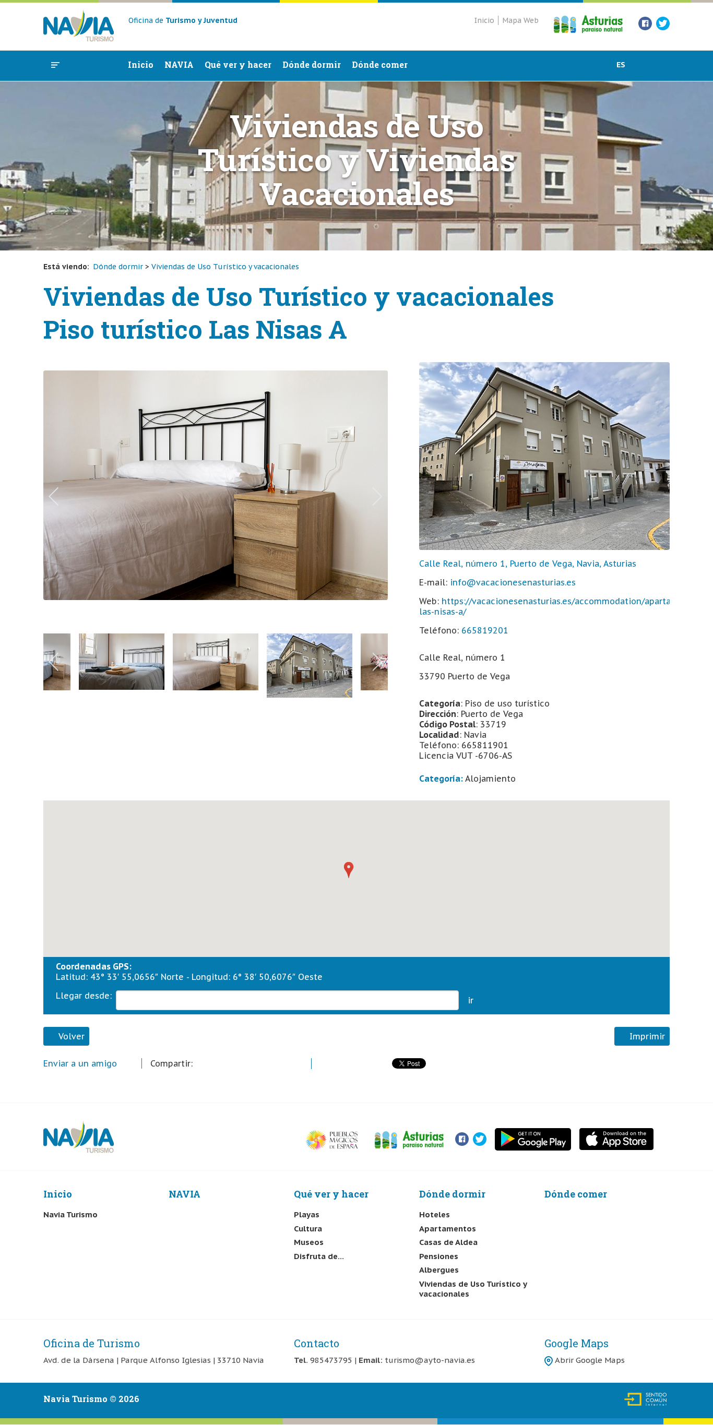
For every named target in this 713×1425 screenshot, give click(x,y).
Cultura (308, 1229)
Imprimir (645, 1036)
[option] (215, 499)
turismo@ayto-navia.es (430, 1360)
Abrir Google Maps (590, 1360)
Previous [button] (53, 496)
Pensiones (438, 1256)
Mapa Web (520, 20)
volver (69, 1036)
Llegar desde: (84, 995)
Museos (309, 1242)
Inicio (484, 20)
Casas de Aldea (448, 1242)
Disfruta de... (319, 1256)
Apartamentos (447, 1229)
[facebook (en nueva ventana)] (645, 22)
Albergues (439, 1270)
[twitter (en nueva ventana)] (663, 22)
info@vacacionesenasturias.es (513, 582)
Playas (306, 1214)
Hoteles (434, 1214)
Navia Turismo (70, 1214)
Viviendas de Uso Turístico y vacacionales (225, 266)
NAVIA (179, 64)
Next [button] (378, 496)
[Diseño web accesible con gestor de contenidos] (646, 1404)
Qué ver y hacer (238, 64)
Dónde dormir (311, 64)
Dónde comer (380, 64)
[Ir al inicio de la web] (78, 38)
